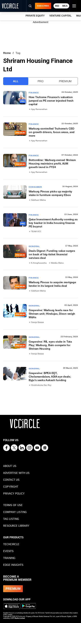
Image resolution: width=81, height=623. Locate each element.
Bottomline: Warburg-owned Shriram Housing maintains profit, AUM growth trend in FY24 (52, 163)
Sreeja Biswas (37, 322)
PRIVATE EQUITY (35, 16)
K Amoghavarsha (39, 263)
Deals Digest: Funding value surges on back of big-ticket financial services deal (52, 254)
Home (7, 52)
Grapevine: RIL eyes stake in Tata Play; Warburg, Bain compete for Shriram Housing (50, 345)
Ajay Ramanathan (39, 109)
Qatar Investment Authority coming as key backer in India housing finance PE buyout (53, 223)
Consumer (35, 187)
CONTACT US (11, 479)
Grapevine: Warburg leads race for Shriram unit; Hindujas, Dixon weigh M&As (52, 314)
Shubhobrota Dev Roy (41, 385)
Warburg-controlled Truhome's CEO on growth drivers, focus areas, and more (52, 132)
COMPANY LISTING (15, 512)
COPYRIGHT (10, 486)
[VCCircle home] (10, 6)
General (34, 246)
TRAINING (9, 558)
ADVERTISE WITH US (16, 472)
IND (57, 6)
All (15, 81)
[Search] (30, 6)
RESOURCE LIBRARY (16, 525)
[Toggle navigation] (74, 6)
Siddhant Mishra (38, 200)
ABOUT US (9, 466)
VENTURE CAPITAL (60, 16)
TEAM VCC (36, 231)
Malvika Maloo (57, 263)
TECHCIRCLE (11, 544)
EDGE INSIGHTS (13, 564)
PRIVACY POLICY (14, 493)
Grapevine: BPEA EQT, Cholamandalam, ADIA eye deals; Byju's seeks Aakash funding (50, 376)
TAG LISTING (11, 518)
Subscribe (43, 6)
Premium (65, 81)
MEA (65, 6)
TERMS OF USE (13, 505)
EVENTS (8, 551)
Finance (34, 93)
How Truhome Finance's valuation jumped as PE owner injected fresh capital (51, 101)
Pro (40, 81)
